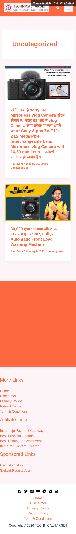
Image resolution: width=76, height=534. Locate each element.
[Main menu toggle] (68, 8)
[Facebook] (20, 491)
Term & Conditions (14, 411)
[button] (58, 8)
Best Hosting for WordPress (21, 441)
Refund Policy (10, 406)
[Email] (56, 491)
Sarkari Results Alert (15, 470)
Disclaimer (8, 396)
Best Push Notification (17, 436)
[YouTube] (38, 491)
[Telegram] (44, 491)
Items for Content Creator (19, 446)
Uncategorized (20, 167)
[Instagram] (32, 491)
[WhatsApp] (50, 491)
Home (4, 391)
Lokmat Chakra (11, 465)
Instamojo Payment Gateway (22, 431)
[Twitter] (26, 491)
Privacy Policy (11, 401)
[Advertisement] (38, 323)
